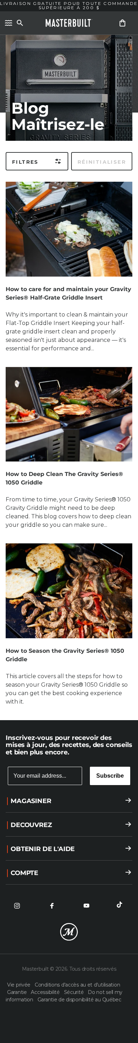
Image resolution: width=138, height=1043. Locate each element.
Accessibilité (46, 992)
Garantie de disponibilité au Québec (79, 999)
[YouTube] (86, 906)
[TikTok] (121, 906)
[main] (69, 360)
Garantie (17, 992)
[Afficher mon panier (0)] (122, 23)
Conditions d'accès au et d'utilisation (77, 985)
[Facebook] (51, 906)
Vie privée (19, 985)
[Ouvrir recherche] (20, 23)
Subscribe (110, 776)
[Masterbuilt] (69, 23)
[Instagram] (17, 906)
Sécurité (74, 992)
